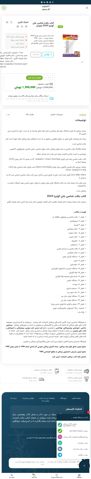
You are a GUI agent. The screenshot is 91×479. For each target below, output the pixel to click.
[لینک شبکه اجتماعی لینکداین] (44, 2)
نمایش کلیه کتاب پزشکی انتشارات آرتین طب (69, 356)
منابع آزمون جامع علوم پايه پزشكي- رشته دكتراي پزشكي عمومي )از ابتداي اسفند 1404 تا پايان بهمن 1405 (45, 346)
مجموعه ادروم (26, 462)
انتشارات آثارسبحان (10, 52)
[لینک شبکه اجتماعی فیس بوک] (53, 2)
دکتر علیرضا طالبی (20, 58)
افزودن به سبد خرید (34, 78)
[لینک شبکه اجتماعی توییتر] (50, 2)
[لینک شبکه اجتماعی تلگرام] (41, 2)
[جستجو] (37, 2)
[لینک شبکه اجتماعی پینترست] (47, 2)
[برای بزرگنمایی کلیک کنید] (82, 62)
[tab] (82, 114)
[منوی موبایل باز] (87, 8)
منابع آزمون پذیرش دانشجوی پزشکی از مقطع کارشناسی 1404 (62, 351)
